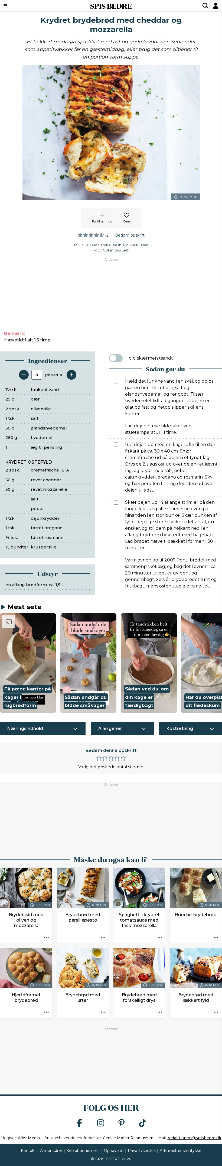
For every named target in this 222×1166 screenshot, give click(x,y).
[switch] (116, 358)
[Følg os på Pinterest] (121, 1123)
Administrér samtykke (180, 1150)
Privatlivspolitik (142, 1150)
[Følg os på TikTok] (143, 1123)
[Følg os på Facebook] (79, 1123)
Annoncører (51, 1150)
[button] (28, 663)
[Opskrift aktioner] (46, 938)
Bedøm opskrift (130, 235)
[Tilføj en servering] (71, 375)
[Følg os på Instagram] (101, 1123)
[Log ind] (216, 6)
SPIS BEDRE (111, 5)
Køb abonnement (83, 1150)
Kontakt (28, 1150)
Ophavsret (114, 1150)
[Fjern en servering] (24, 375)
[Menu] (24, 6)
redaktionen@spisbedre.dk (194, 1137)
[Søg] (205, 6)
